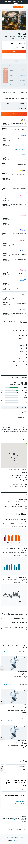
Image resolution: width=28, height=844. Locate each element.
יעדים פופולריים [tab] (8, 789)
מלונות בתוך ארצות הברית (19, 839)
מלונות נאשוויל (17, 840)
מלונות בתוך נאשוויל (19, 803)
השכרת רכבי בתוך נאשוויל (18, 801)
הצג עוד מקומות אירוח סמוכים (6, 652)
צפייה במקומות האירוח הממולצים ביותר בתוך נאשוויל (6, 720)
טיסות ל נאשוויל (20, 799)
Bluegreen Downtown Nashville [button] (19, 706)
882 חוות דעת (8, 36)
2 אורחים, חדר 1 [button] (20, 47)
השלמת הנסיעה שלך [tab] (19, 789)
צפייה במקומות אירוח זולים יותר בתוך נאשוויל (6, 685)
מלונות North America (9, 837)
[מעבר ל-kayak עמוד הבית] (18, 7)
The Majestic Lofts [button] (22, 740)
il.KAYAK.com (22, 837)
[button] (1, 2)
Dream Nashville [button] (22, 671)
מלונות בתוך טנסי (9, 839)
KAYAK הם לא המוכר (20, 824)
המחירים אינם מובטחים (19, 819)
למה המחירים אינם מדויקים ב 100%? (16, 829)
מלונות (16, 837)
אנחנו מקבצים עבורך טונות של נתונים (16, 827)
